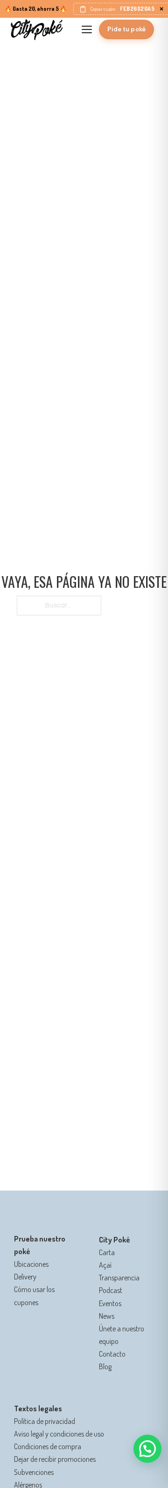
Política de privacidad (44, 1421)
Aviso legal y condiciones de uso (59, 1433)
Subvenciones (34, 1472)
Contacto (112, 1353)
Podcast (110, 1290)
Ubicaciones (31, 1264)
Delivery (25, 1276)
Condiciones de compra (47, 1446)
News (106, 1316)
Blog (105, 1366)
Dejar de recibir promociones (55, 1459)
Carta (107, 1252)
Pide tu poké (126, 29)
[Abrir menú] (86, 29)
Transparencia (119, 1277)
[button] (147, 1449)
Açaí (105, 1265)
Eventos (110, 1303)
